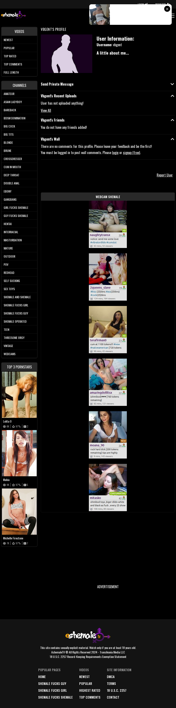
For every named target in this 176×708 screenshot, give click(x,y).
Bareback (10, 110)
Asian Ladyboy (13, 101)
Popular (9, 48)
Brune (7, 150)
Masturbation (13, 240)
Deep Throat (11, 175)
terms (111, 683)
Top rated (10, 56)
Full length (11, 72)
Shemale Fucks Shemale (55, 697)
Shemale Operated (15, 321)
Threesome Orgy (14, 337)
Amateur (9, 93)
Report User (165, 175)
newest (84, 676)
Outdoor (9, 256)
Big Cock (9, 126)
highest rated (89, 690)
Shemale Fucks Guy (16, 313)
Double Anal (12, 183)
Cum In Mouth (12, 167)
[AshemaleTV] (13, 15)
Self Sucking (12, 280)
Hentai (8, 223)
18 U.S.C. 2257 (116, 690)
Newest (8, 39)
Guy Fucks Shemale (16, 215)
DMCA (111, 676)
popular (85, 683)
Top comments (13, 64)
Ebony (7, 191)
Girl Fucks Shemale (16, 207)
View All (46, 110)
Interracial (11, 232)
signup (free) (131, 152)
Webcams (9, 354)
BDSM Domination (14, 118)
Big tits (9, 134)
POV (6, 264)
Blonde (8, 142)
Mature (8, 248)
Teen (6, 329)
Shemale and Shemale (17, 297)
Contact (113, 697)
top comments (89, 697)
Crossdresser (13, 158)
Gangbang (10, 199)
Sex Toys (9, 288)
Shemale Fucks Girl (16, 305)
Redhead (9, 272)
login (115, 152)
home (42, 676)
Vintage (8, 345)
